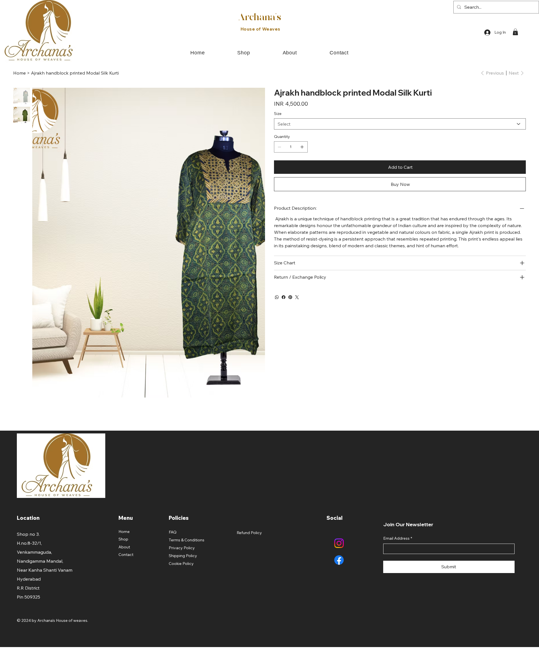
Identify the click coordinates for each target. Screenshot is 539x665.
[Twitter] (297, 297)
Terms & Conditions (186, 539)
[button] (515, 32)
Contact (125, 554)
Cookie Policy (181, 563)
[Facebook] (283, 297)
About (124, 546)
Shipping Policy (183, 555)
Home (124, 531)
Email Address (397, 538)
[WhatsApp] (277, 297)
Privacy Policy (182, 547)
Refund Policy (249, 532)
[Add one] (302, 147)
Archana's (259, 18)
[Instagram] (339, 543)
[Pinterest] (290, 297)
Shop (123, 539)
